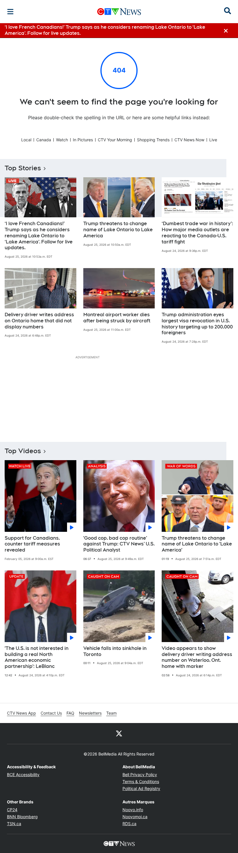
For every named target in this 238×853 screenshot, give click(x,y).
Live (213, 139)
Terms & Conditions (140, 781)
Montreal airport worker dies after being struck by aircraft (116, 318)
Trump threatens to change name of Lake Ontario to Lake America (118, 229)
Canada (43, 139)
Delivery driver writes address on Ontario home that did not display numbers (39, 321)
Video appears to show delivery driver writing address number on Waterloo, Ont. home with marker (197, 657)
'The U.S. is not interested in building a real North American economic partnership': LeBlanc (36, 657)
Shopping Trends (153, 139)
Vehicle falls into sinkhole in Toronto (115, 651)
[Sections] (10, 11)
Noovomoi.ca (134, 816)
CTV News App (21, 713)
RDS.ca (129, 823)
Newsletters (90, 713)
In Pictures (83, 139)
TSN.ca (14, 823)
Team (111, 713)
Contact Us (51, 713)
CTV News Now (189, 139)
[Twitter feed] (119, 733)
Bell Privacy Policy (139, 774)
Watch (62, 139)
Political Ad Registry (141, 788)
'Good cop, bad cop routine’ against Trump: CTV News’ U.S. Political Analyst (119, 544)
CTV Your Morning (115, 139)
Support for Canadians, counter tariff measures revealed (32, 544)
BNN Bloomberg (22, 816)
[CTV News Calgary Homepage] (119, 11)
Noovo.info (132, 809)
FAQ (70, 713)
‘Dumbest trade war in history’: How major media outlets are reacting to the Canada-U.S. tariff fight (197, 232)
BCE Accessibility (23, 774)
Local (26, 139)
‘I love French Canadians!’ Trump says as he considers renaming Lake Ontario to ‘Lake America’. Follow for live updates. (39, 235)
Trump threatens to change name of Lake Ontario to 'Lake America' (197, 544)
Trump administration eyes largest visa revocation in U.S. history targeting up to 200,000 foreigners (197, 323)
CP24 (12, 809)
